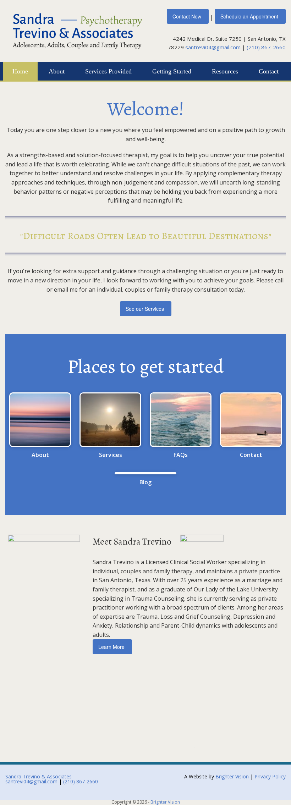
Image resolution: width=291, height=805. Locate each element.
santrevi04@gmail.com (213, 47)
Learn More (111, 646)
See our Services (145, 308)
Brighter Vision (232, 776)
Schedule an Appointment (249, 16)
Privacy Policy (270, 776)
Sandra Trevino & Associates (38, 776)
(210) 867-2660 (266, 47)
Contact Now (186, 16)
